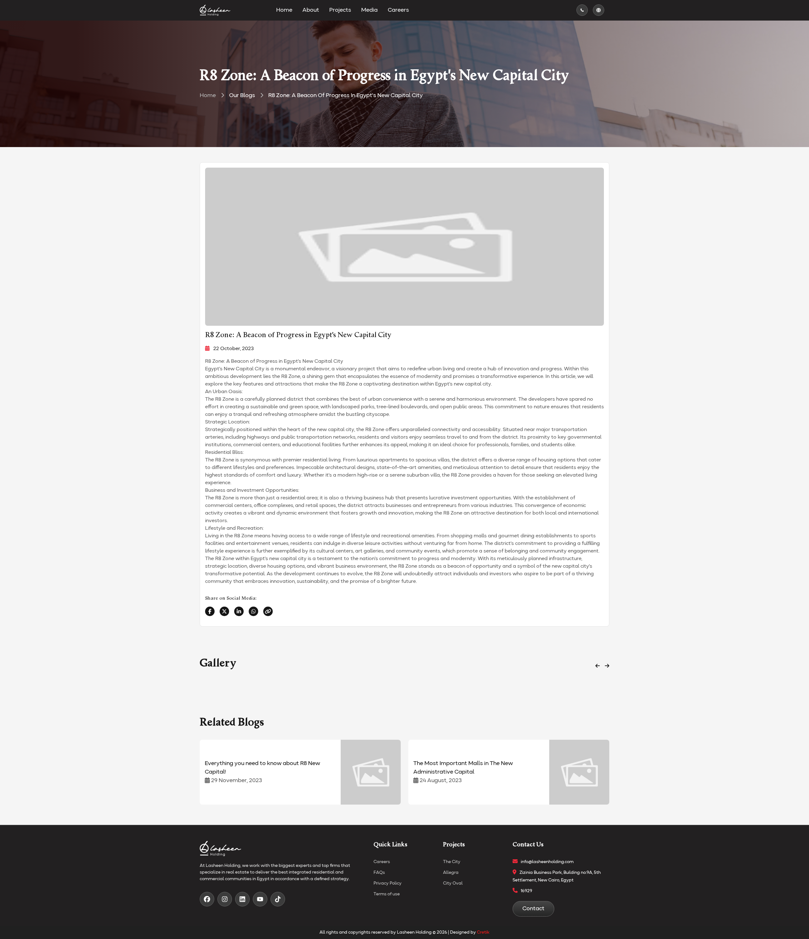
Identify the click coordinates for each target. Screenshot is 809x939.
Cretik (483, 932)
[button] (597, 666)
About (310, 10)
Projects (340, 10)
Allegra (451, 872)
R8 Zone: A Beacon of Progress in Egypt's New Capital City (345, 95)
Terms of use (387, 894)
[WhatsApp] (253, 611)
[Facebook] (210, 611)
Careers (398, 10)
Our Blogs (242, 95)
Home (284, 10)
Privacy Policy (388, 883)
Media (369, 10)
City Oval (453, 883)
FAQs (379, 872)
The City (451, 862)
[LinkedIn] (239, 611)
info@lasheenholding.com (547, 862)
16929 (526, 891)
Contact (533, 908)
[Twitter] (224, 611)
